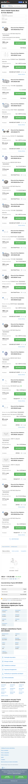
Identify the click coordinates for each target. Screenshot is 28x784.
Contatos (3, 759)
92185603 (17, 648)
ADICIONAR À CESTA (20, 43)
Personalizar (14, 780)
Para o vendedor (4, 750)
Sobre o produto (15, 551)
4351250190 (17, 611)
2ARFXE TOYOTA (4, 695)
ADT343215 (4, 639)
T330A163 (17, 634)
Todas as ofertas (6, 551)
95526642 (17, 615)
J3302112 (4, 652)
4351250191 (4, 624)
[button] (20, 2)
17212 (3, 648)
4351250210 (4, 611)
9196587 (4, 615)
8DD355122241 (5, 634)
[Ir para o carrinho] (26, 2)
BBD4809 (18, 639)
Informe (9, 600)
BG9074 (17, 643)
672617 (3, 643)
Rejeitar (21, 777)
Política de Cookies (16, 773)
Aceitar (7, 777)
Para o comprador (5, 752)
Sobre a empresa (5, 755)
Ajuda (2, 757)
